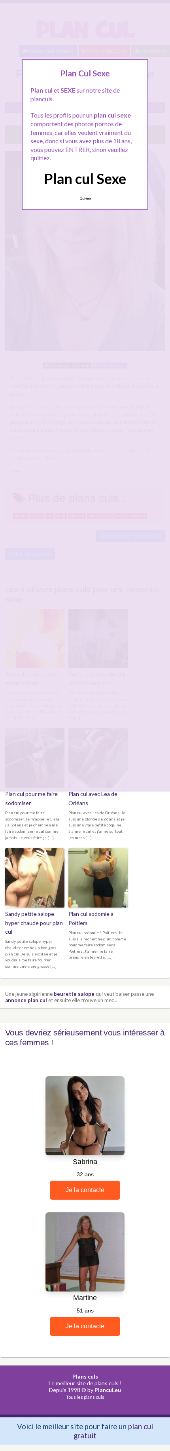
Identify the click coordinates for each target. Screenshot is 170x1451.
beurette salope (74, 994)
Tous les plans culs (85, 1397)
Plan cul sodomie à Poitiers (90, 918)
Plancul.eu (107, 1389)
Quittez (85, 199)
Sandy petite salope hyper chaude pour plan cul (34, 922)
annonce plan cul (26, 1000)
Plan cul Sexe (85, 178)
